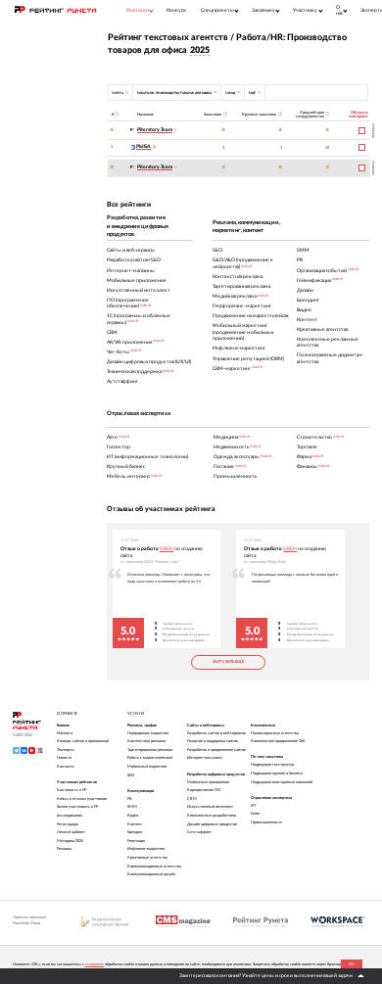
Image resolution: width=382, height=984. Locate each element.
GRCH (166, 548)
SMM (132, 807)
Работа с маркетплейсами (149, 758)
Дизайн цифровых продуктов (212, 824)
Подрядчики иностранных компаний (281, 782)
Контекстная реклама (146, 741)
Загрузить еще (228, 662)
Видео (132, 816)
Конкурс (176, 10)
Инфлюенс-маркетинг (146, 849)
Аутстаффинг (199, 832)
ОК (352, 964)
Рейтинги (64, 733)
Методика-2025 (70, 841)
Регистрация (67, 824)
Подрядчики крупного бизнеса (277, 773)
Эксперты (65, 750)
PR (129, 799)
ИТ (253, 806)
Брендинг (135, 832)
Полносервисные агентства (275, 733)
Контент (134, 824)
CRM (192, 799)
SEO (130, 775)
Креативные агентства (147, 858)
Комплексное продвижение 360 (278, 741)
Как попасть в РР (71, 790)
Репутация (136, 841)
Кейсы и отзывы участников (82, 799)
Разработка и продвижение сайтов (216, 750)
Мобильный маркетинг (147, 767)
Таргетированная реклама (149, 750)
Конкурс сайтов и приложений (83, 741)
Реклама (64, 849)
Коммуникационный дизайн (151, 874)
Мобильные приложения (208, 782)
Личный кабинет (71, 832)
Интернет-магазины (204, 758)
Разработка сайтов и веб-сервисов (216, 733)
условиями (94, 964)
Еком (255, 814)
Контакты (65, 767)
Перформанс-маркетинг (148, 733)
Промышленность (266, 822)
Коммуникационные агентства (154, 866)
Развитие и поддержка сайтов (212, 741)
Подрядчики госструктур (272, 765)
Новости (64, 758)
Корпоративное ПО (203, 790)
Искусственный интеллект (210, 807)
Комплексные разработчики (211, 816)
